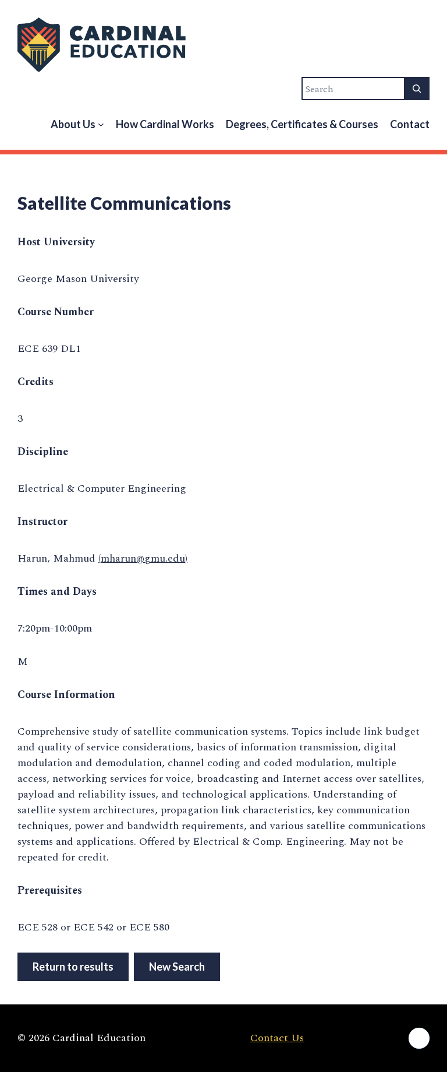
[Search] (417, 88)
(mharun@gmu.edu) (142, 558)
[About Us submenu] (101, 124)
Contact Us (277, 1038)
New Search (177, 966)
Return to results (73, 966)
